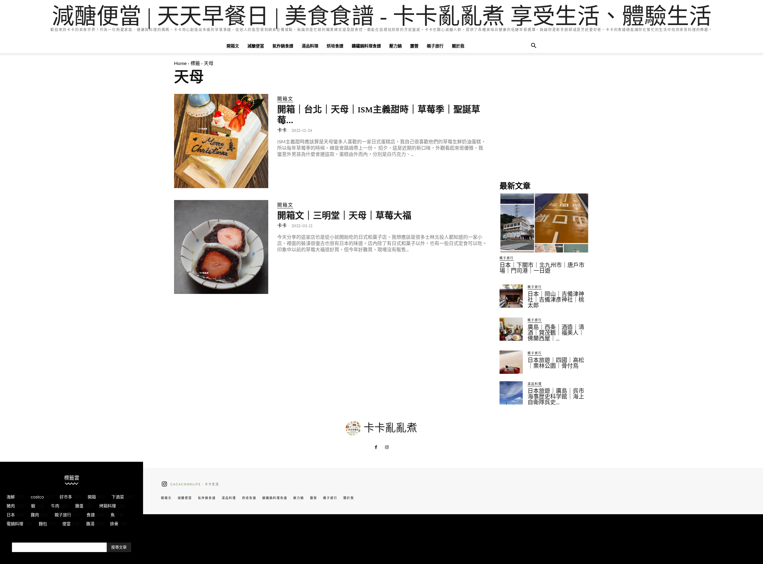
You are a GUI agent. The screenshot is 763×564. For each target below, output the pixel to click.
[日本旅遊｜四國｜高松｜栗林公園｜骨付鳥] (511, 362)
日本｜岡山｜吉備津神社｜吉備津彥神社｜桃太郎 (556, 300)
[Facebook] (376, 447)
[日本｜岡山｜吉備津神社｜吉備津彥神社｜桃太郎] (511, 296)
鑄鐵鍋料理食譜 (366, 46)
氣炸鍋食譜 (282, 46)
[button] (533, 46)
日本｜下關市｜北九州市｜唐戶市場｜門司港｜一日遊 (542, 268)
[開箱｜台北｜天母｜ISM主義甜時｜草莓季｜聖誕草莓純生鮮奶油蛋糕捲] (221, 141)
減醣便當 (255, 46)
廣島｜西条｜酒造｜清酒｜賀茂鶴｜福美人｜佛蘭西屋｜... (556, 333)
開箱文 (233, 46)
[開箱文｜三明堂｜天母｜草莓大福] (221, 247)
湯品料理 (310, 46)
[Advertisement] (544, 131)
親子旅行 (435, 46)
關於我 (458, 46)
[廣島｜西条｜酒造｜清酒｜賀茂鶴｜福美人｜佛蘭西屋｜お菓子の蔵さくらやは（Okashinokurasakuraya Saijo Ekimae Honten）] (511, 329)
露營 (414, 46)
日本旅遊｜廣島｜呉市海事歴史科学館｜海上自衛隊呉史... (556, 396)
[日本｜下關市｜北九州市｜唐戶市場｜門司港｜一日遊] (544, 222)
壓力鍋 (395, 46)
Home (180, 63)
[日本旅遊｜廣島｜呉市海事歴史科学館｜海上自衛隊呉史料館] (511, 393)
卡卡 (282, 130)
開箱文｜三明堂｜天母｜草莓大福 (344, 215)
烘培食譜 (335, 46)
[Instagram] (387, 447)
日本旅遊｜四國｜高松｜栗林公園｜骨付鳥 (556, 363)
